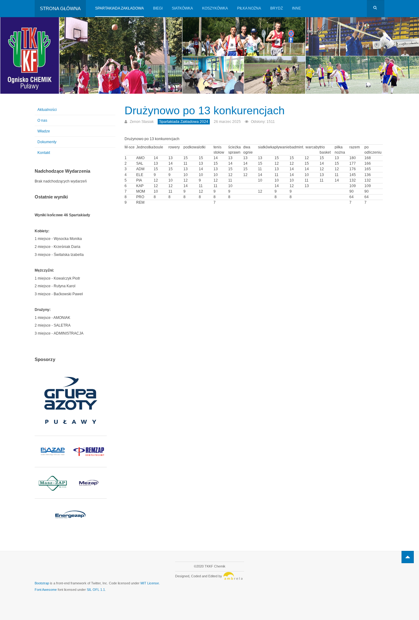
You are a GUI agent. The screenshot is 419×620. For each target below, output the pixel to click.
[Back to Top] (408, 557)
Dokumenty (46, 142)
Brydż (276, 8)
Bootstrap (42, 583)
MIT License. (150, 583)
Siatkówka (182, 8)
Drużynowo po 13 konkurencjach (205, 110)
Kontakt (43, 153)
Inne (296, 8)
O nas (42, 120)
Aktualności (47, 110)
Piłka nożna (249, 8)
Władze (43, 131)
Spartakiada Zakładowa (119, 8)
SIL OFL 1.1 (96, 589)
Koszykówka (215, 8)
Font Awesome (46, 589)
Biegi (158, 8)
